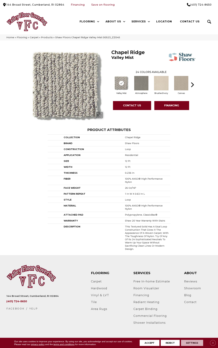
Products (47, 37)
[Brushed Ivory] (161, 83)
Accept (149, 342)
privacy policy (38, 344)
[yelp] (33, 308)
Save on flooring (103, 4)
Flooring (87, 21)
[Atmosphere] (141, 83)
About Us (113, 21)
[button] (98, 21)
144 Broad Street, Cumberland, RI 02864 (35, 4)
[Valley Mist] (121, 83)
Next (192, 80)
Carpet (34, 37)
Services (139, 21)
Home (10, 37)
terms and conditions (64, 344)
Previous (109, 80)
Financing (78, 4)
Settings (192, 342)
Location (164, 21)
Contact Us (190, 21)
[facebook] (15, 308)
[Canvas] (181, 83)
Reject (170, 342)
